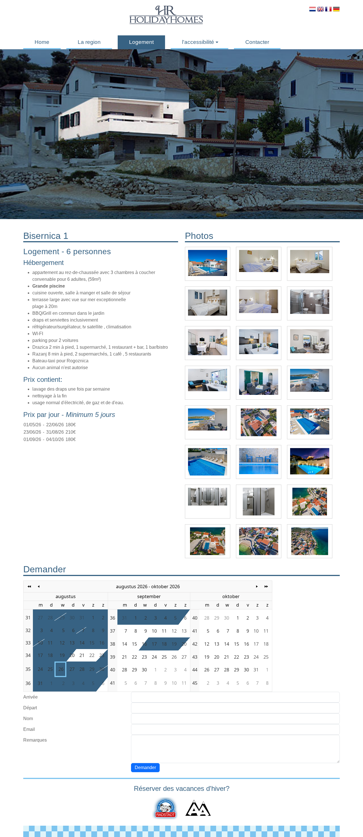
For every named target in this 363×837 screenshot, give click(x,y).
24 (40, 669)
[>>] (266, 586)
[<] (38, 586)
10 (40, 643)
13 (72, 643)
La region (89, 42)
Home (42, 42)
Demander (145, 767)
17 (40, 655)
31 (82, 618)
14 (82, 643)
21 (82, 655)
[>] (257, 586)
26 (61, 669)
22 (91, 655)
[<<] (29, 586)
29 (62, 618)
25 (50, 669)
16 (101, 643)
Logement (141, 42)
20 (72, 655)
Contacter (257, 42)
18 (50, 655)
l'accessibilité (198, 42)
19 (62, 655)
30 (72, 618)
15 (91, 643)
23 (101, 655)
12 (62, 643)
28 (50, 618)
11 (50, 643)
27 (40, 618)
